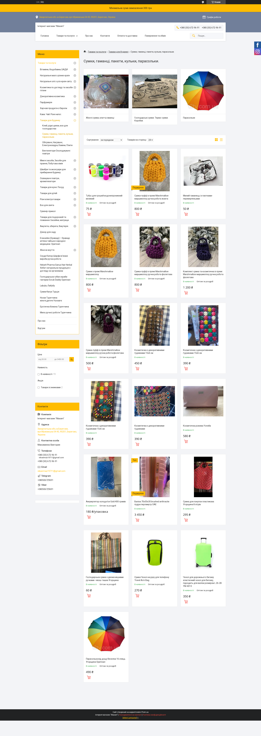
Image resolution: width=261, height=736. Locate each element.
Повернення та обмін (155, 36)
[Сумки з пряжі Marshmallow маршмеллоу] (106, 247)
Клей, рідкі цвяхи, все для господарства (55, 127)
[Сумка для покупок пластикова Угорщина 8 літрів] (203, 477)
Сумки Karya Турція (49, 291)
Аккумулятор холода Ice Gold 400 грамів (106, 501)
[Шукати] (194, 36)
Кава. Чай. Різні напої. (50, 114)
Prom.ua (145, 712)
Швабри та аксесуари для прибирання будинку (53, 171)
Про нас (89, 36)
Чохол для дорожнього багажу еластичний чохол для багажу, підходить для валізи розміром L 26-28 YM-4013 (202, 581)
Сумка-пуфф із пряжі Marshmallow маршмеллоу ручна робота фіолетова (153, 273)
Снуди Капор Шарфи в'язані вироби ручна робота (54, 257)
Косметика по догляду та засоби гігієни (56, 89)
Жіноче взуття (47, 250)
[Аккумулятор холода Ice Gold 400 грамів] (106, 477)
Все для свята (47, 205)
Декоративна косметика (52, 96)
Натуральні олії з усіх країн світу (56, 81)
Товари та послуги (65, 36)
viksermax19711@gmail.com (51, 471)
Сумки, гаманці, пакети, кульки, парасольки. (57, 135)
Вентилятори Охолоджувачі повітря (56, 152)
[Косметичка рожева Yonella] (203, 401)
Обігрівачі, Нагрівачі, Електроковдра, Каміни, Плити (57, 144)
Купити (89, 214)
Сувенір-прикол (48, 211)
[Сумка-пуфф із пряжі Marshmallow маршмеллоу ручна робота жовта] (154, 171)
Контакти (105, 36)
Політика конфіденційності (154, 715)
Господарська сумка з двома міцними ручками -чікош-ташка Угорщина (105, 578)
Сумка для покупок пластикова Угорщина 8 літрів (198, 503)
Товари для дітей (48, 193)
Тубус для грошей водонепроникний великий (104, 197)
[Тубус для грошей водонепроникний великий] (106, 171)
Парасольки (189, 118)
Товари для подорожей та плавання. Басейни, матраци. (54, 218)
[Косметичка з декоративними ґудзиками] (154, 401)
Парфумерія (46, 102)
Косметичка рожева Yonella (197, 426)
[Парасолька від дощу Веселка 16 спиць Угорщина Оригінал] (106, 634)
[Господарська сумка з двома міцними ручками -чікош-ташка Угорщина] (106, 552)
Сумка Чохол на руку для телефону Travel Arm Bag (151, 578)
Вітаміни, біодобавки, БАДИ (54, 69)
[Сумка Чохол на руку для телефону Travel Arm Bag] (154, 552)
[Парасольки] (203, 91)
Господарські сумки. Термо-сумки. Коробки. (151, 119)
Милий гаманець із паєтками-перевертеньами (198, 197)
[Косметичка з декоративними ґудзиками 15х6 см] (154, 325)
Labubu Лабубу (47, 285)
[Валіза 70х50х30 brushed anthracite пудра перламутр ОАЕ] (154, 477)
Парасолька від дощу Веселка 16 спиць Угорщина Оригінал (105, 660)
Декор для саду (48, 232)
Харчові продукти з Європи (53, 108)
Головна (45, 36)
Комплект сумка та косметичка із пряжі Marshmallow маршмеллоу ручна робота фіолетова (203, 274)
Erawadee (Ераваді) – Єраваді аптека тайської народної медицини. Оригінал (55, 241)
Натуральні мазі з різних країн (55, 75)
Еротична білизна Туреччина (54, 306)
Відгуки (41, 328)
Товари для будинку (118, 52)
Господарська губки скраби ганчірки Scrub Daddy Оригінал (55, 278)
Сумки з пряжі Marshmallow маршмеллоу (99, 273)
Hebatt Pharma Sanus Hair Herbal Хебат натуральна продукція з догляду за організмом (56, 268)
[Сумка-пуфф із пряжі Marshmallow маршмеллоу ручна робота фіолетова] (154, 247)
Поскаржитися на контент (130, 715)
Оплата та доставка (127, 36)
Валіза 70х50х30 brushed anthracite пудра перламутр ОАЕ (151, 503)
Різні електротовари (50, 199)
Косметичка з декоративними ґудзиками (149, 427)
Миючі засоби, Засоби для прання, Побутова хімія (53, 162)
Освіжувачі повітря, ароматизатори (50, 180)
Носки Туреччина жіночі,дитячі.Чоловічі (51, 299)
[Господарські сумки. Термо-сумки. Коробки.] (154, 91)
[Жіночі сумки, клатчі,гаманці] (106, 91)
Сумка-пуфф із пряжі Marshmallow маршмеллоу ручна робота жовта (151, 197)
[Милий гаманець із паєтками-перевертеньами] (203, 171)
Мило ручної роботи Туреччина (55, 312)
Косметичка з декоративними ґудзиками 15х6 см (149, 351)
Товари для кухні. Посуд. (52, 187)
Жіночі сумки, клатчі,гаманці (100, 118)
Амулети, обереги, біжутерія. (54, 226)
